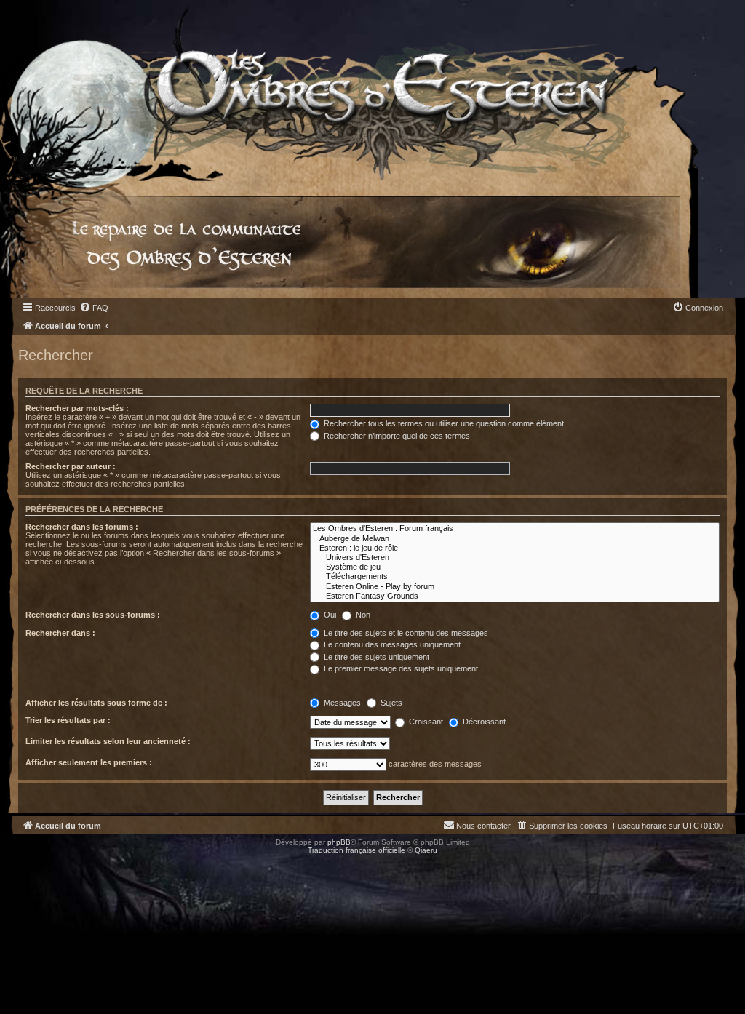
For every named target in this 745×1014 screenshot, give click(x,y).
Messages (341, 702)
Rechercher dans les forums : (81, 526)
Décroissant (483, 721)
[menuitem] (93, 307)
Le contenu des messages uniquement (391, 644)
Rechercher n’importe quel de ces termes (396, 435)
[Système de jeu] (514, 567)
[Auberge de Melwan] (514, 538)
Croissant (425, 721)
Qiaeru (426, 850)
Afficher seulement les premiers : (88, 762)
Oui (329, 614)
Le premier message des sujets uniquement (400, 668)
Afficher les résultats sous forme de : (96, 702)
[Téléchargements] (514, 576)
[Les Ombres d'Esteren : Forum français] (514, 528)
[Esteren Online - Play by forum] (514, 586)
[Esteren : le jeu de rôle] (514, 548)
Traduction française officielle (356, 850)
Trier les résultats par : (68, 720)
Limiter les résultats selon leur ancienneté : (108, 741)
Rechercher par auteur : (70, 466)
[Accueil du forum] (349, 90)
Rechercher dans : (60, 632)
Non (362, 614)
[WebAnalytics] (29, 863)
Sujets (390, 702)
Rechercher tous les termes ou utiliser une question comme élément (443, 423)
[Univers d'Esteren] (514, 557)
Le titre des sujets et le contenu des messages (405, 632)
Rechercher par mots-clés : (77, 408)
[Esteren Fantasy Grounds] (514, 596)
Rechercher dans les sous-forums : (92, 614)
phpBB (339, 842)
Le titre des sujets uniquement (375, 656)
